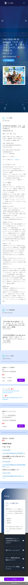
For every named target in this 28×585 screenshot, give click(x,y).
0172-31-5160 (6, 473)
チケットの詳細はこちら (13, 579)
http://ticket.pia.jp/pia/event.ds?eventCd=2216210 (10, 392)
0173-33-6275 (6, 461)
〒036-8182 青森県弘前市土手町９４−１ (13, 477)
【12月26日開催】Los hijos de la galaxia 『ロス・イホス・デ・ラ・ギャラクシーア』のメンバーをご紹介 (14, 338)
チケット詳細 (14, 159)
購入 (21, 380)
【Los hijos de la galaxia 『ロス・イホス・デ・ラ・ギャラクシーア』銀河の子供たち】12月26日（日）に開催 (14, 324)
